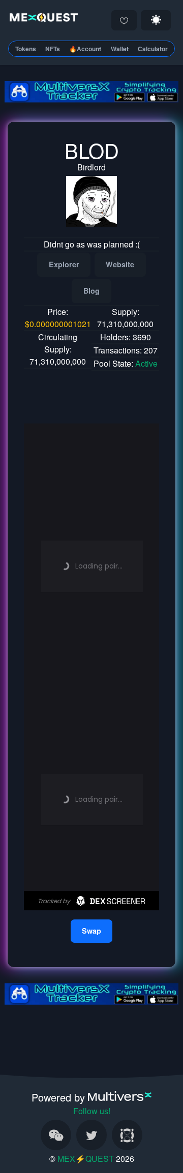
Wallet (120, 48)
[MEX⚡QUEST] (42, 19)
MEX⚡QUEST (85, 1158)
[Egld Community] (127, 1135)
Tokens (25, 48)
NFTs (52, 48)
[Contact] (56, 1135)
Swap (91, 931)
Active (146, 363)
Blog (91, 291)
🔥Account (85, 48)
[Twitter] (91, 1135)
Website (120, 264)
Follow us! (91, 1111)
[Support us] (124, 20)
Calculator (153, 48)
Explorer (64, 264)
